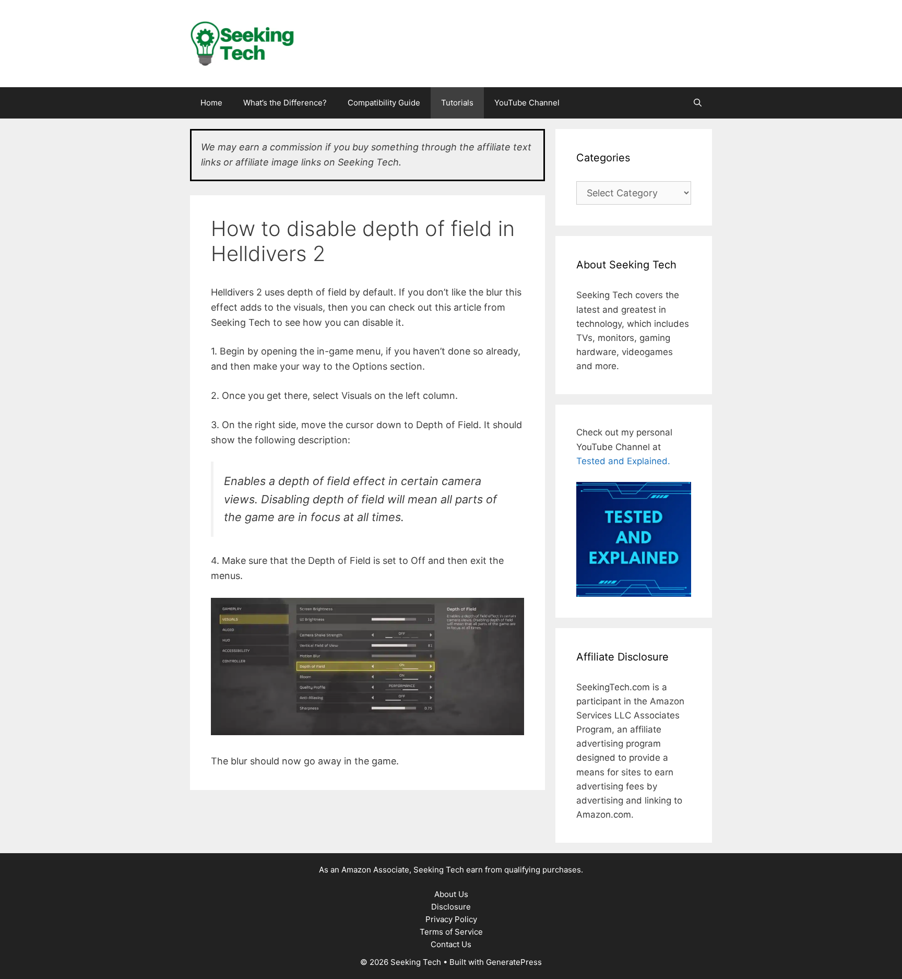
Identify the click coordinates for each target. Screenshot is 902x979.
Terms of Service (451, 932)
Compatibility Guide (384, 103)
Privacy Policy (451, 919)
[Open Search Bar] (697, 103)
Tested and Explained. (623, 461)
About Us (451, 894)
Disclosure (451, 907)
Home (211, 103)
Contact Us (451, 944)
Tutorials (457, 103)
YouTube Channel (527, 103)
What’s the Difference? (285, 103)
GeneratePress (514, 962)
